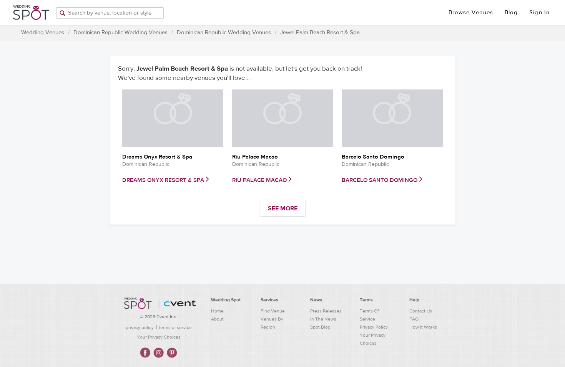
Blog (511, 12)
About (217, 319)
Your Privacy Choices (159, 337)
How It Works (423, 327)
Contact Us (420, 311)
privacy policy (140, 327)
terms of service (175, 327)
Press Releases (326, 311)
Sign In (539, 12)
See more (282, 208)
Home (217, 311)
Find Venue (273, 311)
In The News (323, 319)
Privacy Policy (374, 327)
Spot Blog (320, 327)
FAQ (414, 319)
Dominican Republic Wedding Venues (120, 32)
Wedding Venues (42, 32)
